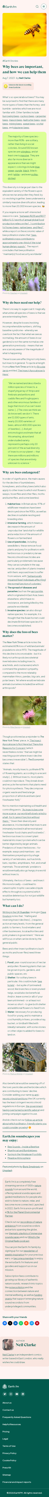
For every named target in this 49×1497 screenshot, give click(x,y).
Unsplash (24, 293)
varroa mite (37, 591)
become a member (24, 1258)
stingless (26, 151)
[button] (18, 86)
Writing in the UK (16, 912)
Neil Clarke (26, 1345)
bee (40, 981)
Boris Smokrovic (31, 1166)
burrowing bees (11, 116)
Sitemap (9, 1474)
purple (18, 170)
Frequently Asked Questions (20, 1417)
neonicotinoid (10, 1098)
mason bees (15, 120)
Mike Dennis (15, 727)
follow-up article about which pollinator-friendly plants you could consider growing (24, 1123)
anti (36, 1094)
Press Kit (10, 1467)
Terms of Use (12, 1446)
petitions (22, 1098)
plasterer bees (21, 127)
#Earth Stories (10, 60)
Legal (8, 1438)
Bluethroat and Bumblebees (22, 1150)
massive (24, 155)
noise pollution (17, 1287)
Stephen (13, 293)
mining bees (15, 123)
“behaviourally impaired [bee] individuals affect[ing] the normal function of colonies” (27, 580)
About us (10, 1402)
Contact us (11, 1409)
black (26, 170)
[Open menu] (43, 6)
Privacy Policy (12, 1453)
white (17, 174)
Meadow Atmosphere (19, 1158)
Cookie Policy (12, 1460)
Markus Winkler (16, 1074)
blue (37, 166)
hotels (11, 985)
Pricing (9, 1431)
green (11, 170)
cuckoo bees (27, 116)
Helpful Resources (14, 1424)
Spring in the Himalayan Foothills (25, 1154)
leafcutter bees (31, 120)
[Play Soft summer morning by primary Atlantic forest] (6, 86)
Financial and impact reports (20, 1482)
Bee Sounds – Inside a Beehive (23, 1146)
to (33, 1094)
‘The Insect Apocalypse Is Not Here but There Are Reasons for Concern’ (23, 744)
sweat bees (29, 123)
